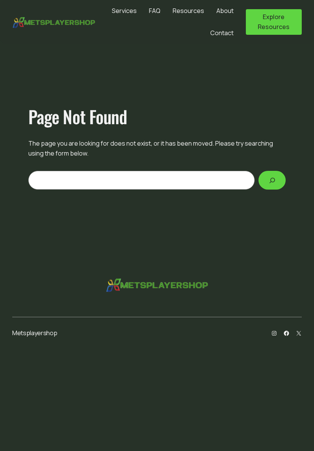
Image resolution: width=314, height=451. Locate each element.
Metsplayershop (34, 333)
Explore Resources (273, 22)
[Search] (272, 180)
